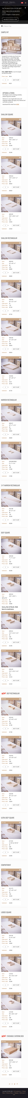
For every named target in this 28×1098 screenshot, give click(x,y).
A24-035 (11, 794)
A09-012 (11, 594)
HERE (17, 104)
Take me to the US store (10, 19)
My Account (22, 1093)
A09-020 (11, 338)
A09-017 (11, 423)
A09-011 (11, 631)
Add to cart (16, 80)
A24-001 (11, 376)
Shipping (16, 1093)
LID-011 (11, 974)
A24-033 (11, 755)
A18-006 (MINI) (13, 461)
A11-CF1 (11, 888)
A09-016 (11, 261)
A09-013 (11, 138)
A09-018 (11, 299)
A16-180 (11, 508)
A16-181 (11, 935)
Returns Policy (9, 1093)
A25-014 (11, 717)
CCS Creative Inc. (17, 1091)
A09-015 (11, 214)
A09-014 (11, 176)
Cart (14, 1094)
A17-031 (11, 841)
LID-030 (11, 1012)
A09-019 (11, 669)
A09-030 (11, 556)
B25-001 (11, 1060)
